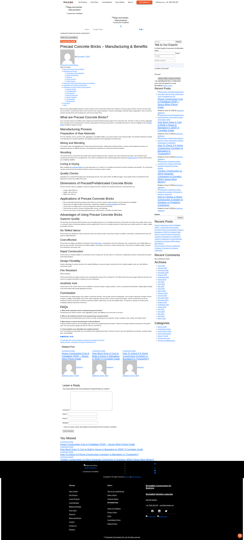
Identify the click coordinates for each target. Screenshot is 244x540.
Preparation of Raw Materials (75, 73)
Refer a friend (112, 495)
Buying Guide (162, 327)
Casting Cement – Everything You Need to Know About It (77, 342)
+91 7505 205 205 (152, 505)
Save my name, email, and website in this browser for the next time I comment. (90, 427)
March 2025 (162, 291)
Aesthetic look (70, 101)
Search (157, 214)
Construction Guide (68, 41)
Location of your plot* (162, 68)
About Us (72, 514)
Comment (66, 410)
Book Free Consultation (69, 37)
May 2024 (161, 314)
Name (65, 414)
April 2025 (161, 289)
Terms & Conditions (114, 508)
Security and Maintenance (166, 340)
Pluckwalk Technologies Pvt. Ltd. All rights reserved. (122, 537)
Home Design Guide (164, 331)
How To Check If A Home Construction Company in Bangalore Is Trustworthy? (136, 356)
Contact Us (73, 526)
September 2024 (163, 305)
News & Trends (163, 336)
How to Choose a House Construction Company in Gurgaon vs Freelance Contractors (170, 201)
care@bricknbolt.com (166, 505)
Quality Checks (70, 81)
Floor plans (73, 510)
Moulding (69, 77)
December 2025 (163, 270)
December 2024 (163, 298)
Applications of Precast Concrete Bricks (75, 85)
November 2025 (163, 273)
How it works (73, 491)
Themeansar (136, 477)
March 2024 (162, 318)
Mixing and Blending (72, 75)
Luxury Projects (74, 499)
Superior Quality (71, 89)
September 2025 (163, 277)
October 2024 (162, 302)
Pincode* (158, 74)
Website (65, 423)
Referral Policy (112, 524)
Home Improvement (164, 334)
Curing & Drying (71, 79)
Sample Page (98, 29)
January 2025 (162, 295)
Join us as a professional (115, 491)
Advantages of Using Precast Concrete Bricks (77, 87)
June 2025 (161, 284)
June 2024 (161, 311)
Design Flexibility (71, 97)
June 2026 (161, 266)
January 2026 (162, 268)
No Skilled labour (71, 91)
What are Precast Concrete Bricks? (73, 69)
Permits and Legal (164, 338)
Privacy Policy (112, 512)
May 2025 (161, 286)
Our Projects (73, 495)
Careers (71, 522)
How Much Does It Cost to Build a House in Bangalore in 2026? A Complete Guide (106, 356)
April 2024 (161, 316)
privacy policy (167, 85)
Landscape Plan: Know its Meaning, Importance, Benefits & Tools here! (82, 340)
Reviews (72, 529)
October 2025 (162, 275)
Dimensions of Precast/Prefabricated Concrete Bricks (79, 83)
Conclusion (66, 103)
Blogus (127, 477)
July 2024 (161, 309)
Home (87, 29)
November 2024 (163, 300)
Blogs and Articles (75, 518)
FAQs (65, 105)
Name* (177, 53)
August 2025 (162, 279)
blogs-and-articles (75, 9)
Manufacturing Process (70, 71)
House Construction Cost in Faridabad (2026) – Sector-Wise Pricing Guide (75, 356)
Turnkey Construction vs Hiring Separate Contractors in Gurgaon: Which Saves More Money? (170, 176)
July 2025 (161, 282)
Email (65, 418)
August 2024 (162, 307)
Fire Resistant (70, 99)
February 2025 (163, 293)
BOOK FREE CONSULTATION (169, 78)
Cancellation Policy (114, 520)
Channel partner (112, 499)
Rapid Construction (72, 95)
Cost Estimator (74, 503)
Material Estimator (75, 507)
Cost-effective (70, 93)
